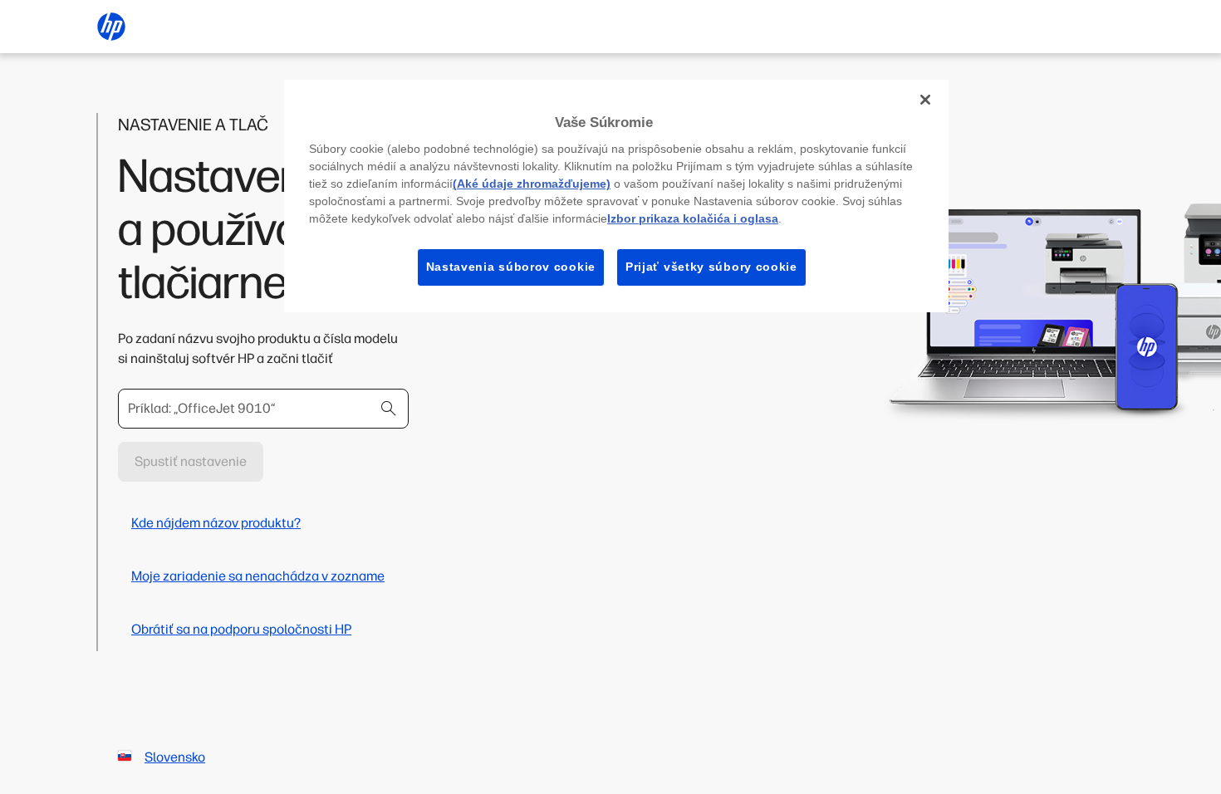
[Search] (388, 408)
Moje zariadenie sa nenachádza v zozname (258, 576)
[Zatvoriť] (925, 99)
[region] (616, 196)
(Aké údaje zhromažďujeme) (531, 183)
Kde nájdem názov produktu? (216, 523)
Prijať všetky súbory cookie (711, 266)
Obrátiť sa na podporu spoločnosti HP (241, 629)
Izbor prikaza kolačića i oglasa (692, 218)
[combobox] (263, 409)
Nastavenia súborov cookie (511, 266)
